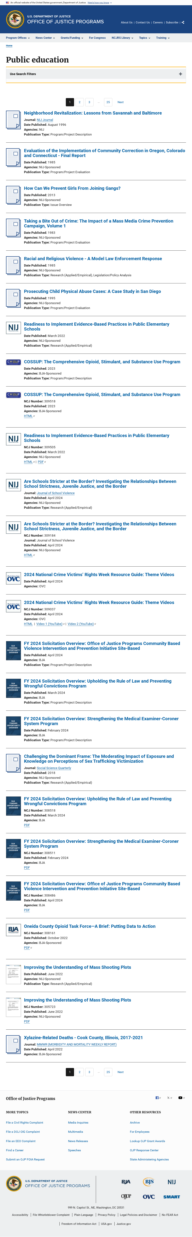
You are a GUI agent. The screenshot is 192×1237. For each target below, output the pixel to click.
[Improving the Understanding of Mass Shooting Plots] (13, 975)
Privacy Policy (106, 1215)
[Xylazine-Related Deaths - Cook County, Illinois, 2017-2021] (13, 1053)
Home (9, 45)
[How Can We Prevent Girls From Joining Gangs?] (13, 203)
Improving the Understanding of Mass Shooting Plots (77, 967)
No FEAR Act (170, 1215)
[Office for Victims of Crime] (149, 1199)
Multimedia (75, 1131)
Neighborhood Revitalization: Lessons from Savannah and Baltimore (93, 113)
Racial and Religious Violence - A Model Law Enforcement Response (93, 258)
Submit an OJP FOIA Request (25, 1159)
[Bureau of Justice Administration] (126, 1185)
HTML (28, 416)
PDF (41, 462)
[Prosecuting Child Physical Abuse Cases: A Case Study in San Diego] (13, 306)
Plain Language (83, 1215)
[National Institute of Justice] (172, 1185)
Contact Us (143, 22)
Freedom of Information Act (79, 1224)
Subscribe (172, 22)
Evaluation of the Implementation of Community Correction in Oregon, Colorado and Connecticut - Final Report (104, 153)
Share (186, 25)
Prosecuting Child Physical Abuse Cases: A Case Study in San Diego (92, 291)
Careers (158, 22)
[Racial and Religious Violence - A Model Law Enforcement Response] (13, 274)
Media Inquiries (78, 1122)
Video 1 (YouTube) (49, 624)
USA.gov (106, 1224)
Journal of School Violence (56, 493)
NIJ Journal (45, 120)
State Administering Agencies (149, 1159)
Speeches (74, 1150)
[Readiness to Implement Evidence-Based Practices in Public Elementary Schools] (13, 328)
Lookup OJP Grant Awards (147, 1141)
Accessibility (20, 1215)
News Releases (78, 1141)
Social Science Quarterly (54, 768)
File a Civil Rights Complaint (24, 1122)
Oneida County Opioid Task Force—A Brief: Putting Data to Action (89, 926)
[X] (171, 1100)
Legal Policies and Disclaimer (138, 1215)
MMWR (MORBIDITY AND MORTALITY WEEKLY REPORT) (77, 1044)
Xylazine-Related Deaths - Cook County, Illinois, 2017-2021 (83, 1037)
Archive (135, 1122)
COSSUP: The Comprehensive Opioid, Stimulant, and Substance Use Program (102, 361)
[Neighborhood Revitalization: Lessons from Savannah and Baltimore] (13, 128)
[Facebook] (160, 1100)
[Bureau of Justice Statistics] (149, 1187)
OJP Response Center (144, 1150)
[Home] (65, 19)
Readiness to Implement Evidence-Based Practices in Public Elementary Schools (96, 327)
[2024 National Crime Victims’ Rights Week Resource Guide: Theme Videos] (13, 579)
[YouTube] (182, 1100)
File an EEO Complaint (20, 1141)
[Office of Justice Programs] (15, 19)
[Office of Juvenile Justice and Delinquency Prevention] (126, 1200)
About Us (127, 22)
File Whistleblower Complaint (51, 1215)
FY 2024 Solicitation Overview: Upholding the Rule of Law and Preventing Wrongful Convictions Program (98, 683)
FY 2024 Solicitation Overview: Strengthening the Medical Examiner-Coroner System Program (101, 721)
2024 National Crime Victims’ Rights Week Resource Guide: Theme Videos (99, 574)
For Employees (139, 1131)
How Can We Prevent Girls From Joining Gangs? (72, 188)
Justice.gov (123, 1224)
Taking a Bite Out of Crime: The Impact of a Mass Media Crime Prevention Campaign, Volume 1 (98, 223)
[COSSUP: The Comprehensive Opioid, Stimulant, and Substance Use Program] (13, 363)
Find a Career (14, 1150)
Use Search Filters (23, 74)
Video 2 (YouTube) (81, 624)
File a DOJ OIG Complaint (23, 1131)
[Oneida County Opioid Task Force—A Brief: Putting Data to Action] (13, 931)
